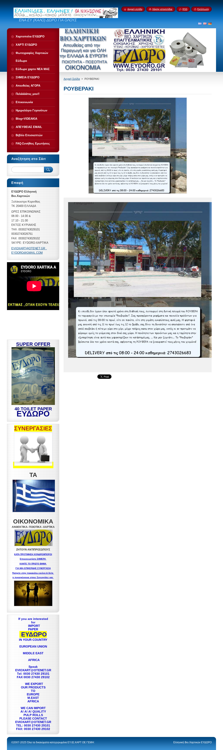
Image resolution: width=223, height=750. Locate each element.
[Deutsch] (210, 23)
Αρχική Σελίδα (72, 79)
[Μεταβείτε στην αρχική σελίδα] (66, 17)
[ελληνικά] (200, 23)
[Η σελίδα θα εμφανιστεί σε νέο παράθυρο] (137, 193)
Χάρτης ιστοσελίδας (162, 9)
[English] (205, 23)
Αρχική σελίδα (134, 9)
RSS (184, 9)
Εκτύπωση (203, 9)
